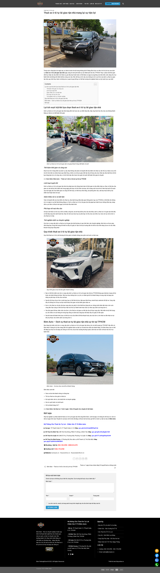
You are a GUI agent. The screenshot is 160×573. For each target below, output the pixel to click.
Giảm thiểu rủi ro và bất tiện (54, 92)
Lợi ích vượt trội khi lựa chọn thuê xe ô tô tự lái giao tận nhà (62, 87)
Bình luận (49, 481)
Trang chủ (58, 3)
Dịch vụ (72, 3)
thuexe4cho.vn (65, 453)
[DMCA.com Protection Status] (49, 549)
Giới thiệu (65, 3)
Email (71, 495)
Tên (47, 495)
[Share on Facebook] (74, 458)
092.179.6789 (59, 449)
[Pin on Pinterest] (83, 458)
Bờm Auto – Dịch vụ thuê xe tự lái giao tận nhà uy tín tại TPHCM (63, 100)
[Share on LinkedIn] (86, 458)
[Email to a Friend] (80, 458)
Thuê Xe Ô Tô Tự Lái (49, 10)
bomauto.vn (55, 453)
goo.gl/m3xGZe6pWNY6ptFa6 (88, 428)
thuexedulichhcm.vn (77, 453)
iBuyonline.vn (120, 561)
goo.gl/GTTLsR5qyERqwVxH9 (101, 435)
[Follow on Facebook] (68, 554)
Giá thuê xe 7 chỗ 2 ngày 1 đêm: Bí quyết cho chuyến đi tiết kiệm (73, 409)
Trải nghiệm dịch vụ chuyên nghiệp (56, 96)
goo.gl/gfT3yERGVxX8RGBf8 (53, 441)
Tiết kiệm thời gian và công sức (55, 89)
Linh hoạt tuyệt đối (52, 90)
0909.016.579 (73, 445)
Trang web (96, 495)
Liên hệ (92, 3)
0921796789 (115, 3)
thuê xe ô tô (51, 111)
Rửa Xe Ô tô (98, 3)
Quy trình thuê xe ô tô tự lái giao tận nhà (56, 98)
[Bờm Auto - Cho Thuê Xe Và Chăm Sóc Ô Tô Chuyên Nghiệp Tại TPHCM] (44, 3)
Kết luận (47, 102)
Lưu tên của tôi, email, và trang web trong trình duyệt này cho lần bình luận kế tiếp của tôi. (74, 503)
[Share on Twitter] (77, 458)
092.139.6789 (62, 445)
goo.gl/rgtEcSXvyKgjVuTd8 (101, 432)
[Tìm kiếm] (123, 3)
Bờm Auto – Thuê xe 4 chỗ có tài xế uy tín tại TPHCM (69, 179)
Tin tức (86, 3)
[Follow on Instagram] (70, 554)
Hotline (109, 3)
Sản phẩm (79, 3)
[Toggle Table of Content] (94, 84)
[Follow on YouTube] (72, 554)
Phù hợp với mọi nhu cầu (53, 94)
